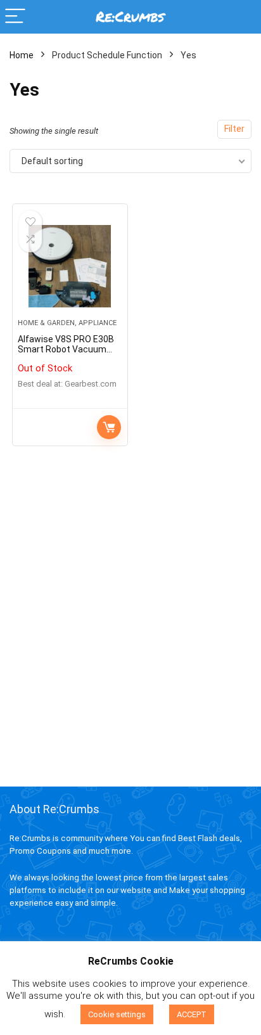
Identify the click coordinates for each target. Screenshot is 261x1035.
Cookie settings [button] (117, 1014)
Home (22, 55)
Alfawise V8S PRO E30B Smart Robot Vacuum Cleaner (66, 349)
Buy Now (109, 427)
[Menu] (15, 17)
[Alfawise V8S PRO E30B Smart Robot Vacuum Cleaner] (70, 266)
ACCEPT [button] (192, 1014)
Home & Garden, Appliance (67, 323)
